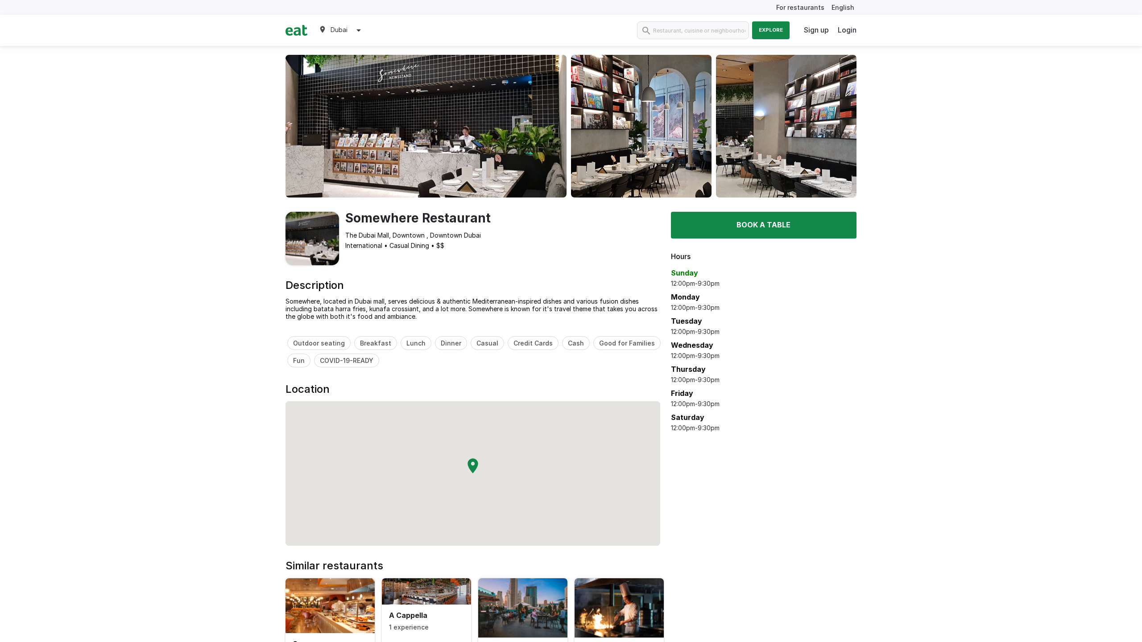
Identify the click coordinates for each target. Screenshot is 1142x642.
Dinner (451, 343)
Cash (576, 343)
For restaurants (800, 7)
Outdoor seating (319, 343)
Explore (771, 30)
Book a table (763, 224)
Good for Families (627, 343)
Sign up (816, 29)
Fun (299, 360)
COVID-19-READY (346, 360)
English (843, 7)
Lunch (416, 343)
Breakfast (375, 343)
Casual (487, 343)
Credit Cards (533, 343)
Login (847, 29)
